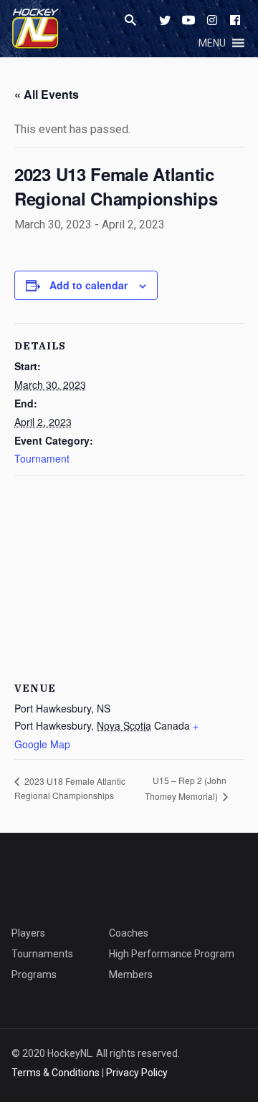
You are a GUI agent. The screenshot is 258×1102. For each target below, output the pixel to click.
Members (131, 974)
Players (28, 933)
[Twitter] (165, 20)
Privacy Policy (137, 1072)
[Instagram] (212, 20)
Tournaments (42, 954)
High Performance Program (171, 954)
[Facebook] (235, 20)
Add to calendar (88, 285)
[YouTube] (188, 20)
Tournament (42, 458)
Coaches (128, 933)
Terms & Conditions (55, 1072)
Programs (34, 974)
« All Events (46, 94)
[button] (212, 43)
